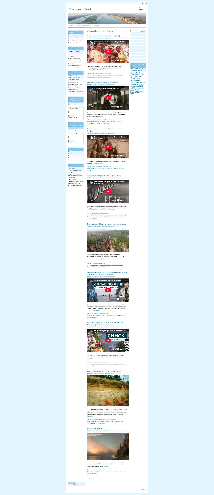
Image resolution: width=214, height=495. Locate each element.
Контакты (97, 25)
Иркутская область (95, 121)
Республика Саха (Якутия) (73, 40)
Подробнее (100, 116)
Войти (69, 153)
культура (97, 75)
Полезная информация (97, 73)
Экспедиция (103, 77)
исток (101, 215)
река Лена (120, 75)
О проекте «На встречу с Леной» (84, 25)
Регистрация (70, 151)
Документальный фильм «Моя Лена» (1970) (103, 82)
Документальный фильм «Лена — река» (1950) (104, 175)
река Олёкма (138, 88)
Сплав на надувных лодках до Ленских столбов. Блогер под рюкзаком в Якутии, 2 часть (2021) (107, 273)
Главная (71, 25)
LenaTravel (104, 38)
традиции (98, 77)
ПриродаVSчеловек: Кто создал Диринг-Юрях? (104, 371)
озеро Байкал (94, 216)
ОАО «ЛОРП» (113, 121)
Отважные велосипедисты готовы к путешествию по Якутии (73, 80)
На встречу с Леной (80, 9)
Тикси (112, 216)
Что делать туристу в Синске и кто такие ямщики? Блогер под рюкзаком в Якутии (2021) (105, 323)
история (93, 75)
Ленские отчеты (95, 213)
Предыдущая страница (92, 478)
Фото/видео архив (107, 73)
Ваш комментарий (110, 84)
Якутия (108, 77)
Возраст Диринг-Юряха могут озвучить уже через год (106, 224)
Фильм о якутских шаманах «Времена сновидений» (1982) (105, 130)
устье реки (121, 216)
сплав (124, 315)
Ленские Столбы (104, 75)
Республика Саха (91, 77)
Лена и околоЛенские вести (98, 119)
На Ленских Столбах (94, 428)
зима (139, 82)
